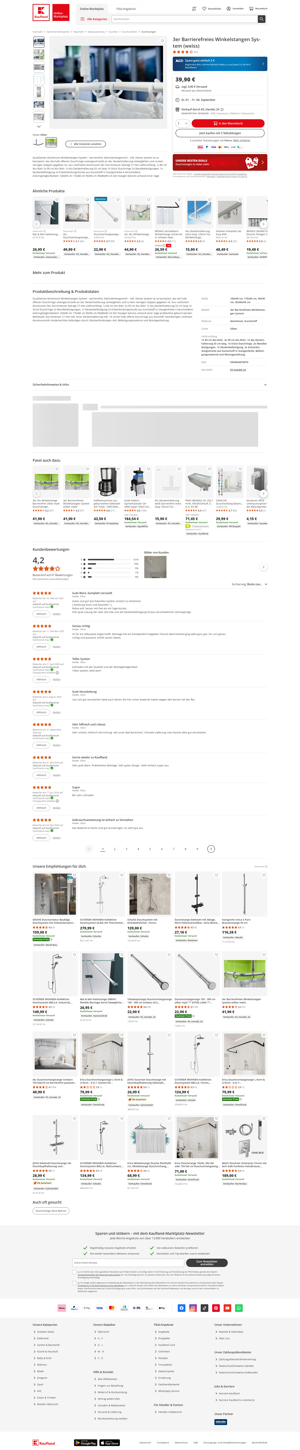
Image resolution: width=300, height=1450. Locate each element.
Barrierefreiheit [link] (259, 1442)
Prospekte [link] (164, 1338)
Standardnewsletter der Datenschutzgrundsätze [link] (99, 1274)
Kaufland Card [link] (166, 1345)
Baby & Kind (44, 1358)
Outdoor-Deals (45, 1331)
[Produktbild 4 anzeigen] (38, 79)
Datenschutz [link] (181, 1442)
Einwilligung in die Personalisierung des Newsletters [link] (101, 1285)
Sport (40, 1384)
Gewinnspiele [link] (166, 1371)
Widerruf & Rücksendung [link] (112, 1392)
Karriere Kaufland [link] (229, 1393)
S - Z (100, 1358)
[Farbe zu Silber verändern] (51, 142)
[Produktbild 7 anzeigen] (38, 117)
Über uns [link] (224, 1338)
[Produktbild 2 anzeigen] (38, 54)
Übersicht (103, 1331)
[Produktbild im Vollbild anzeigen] (108, 82)
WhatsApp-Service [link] (169, 1391)
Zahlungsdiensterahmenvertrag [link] (237, 1359)
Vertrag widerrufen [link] (109, 1398)
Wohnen (42, 1364)
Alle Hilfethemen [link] (107, 1379)
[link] (126, 8)
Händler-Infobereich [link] (170, 1412)
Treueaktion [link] (165, 1364)
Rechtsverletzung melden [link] (112, 1418)
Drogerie (42, 1377)
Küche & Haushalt (47, 1351)
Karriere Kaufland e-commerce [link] (237, 1400)
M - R (101, 1351)
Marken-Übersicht (47, 1404)
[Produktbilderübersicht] (39, 82)
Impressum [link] (145, 1442)
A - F (100, 1338)
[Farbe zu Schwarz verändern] (38, 142)
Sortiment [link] (164, 1351)
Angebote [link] (163, 1331)
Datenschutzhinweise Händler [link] (236, 1366)
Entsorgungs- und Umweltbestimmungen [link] (224, 1442)
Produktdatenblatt (200, 526)
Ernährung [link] (164, 1377)
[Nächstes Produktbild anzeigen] (39, 126)
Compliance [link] (163, 1442)
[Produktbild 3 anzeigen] (38, 67)
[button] (110, 559)
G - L (100, 1345)
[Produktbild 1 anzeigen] (38, 42)
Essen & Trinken (46, 1397)
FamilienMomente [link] (168, 1384)
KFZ (39, 1391)
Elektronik (43, 1338)
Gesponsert (38, 231)
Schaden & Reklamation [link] (111, 1405)
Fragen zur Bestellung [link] (110, 1385)
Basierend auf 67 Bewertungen (53, 575)
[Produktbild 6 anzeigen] (38, 104)
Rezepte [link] (163, 1358)
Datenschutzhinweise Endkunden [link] (238, 1372)
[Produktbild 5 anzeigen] (38, 92)
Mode (40, 1371)
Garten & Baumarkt (48, 1345)
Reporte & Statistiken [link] (231, 1331)
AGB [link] (195, 1442)
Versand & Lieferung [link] (110, 1412)
